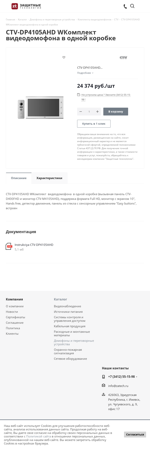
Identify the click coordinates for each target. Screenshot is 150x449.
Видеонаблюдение (67, 306)
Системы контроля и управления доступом (69, 319)
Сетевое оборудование (70, 359)
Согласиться (135, 434)
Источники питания (68, 312)
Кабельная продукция (69, 326)
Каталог (60, 299)
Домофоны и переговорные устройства (74, 342)
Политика (13, 328)
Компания (14, 299)
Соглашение (14, 323)
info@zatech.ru (118, 386)
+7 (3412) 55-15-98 (121, 376)
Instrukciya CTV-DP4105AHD (34, 245)
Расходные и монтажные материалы (72, 333)
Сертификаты (15, 317)
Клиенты (12, 333)
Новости (12, 312)
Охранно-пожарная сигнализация (68, 351)
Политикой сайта (38, 436)
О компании (15, 306)
